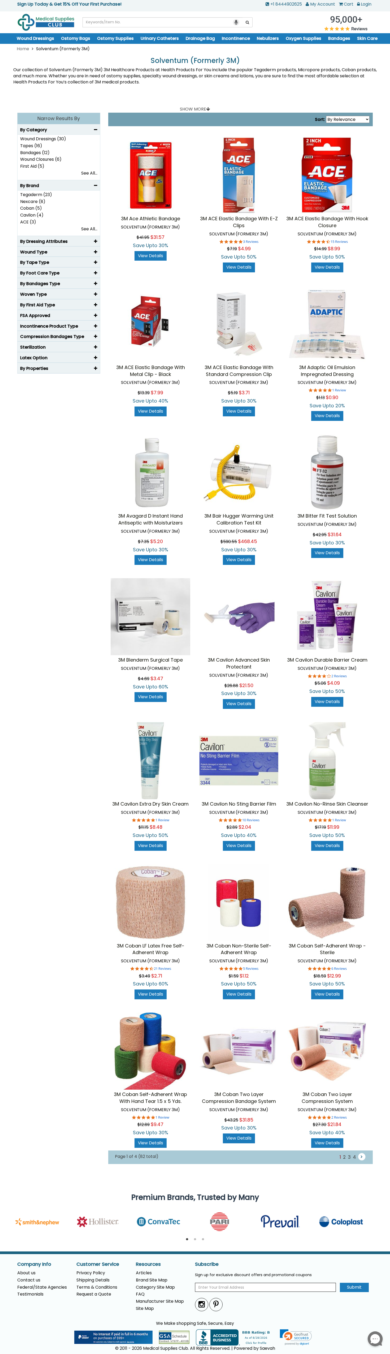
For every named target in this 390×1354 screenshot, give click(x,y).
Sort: (320, 119)
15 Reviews (339, 241)
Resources (148, 1264)
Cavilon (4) (32, 215)
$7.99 (157, 392)
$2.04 (245, 827)
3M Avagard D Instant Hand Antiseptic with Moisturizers (150, 519)
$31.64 (335, 534)
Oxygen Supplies (303, 38)
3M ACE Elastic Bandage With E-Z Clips (239, 222)
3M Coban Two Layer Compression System (327, 1098)
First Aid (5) (32, 166)
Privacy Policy (90, 1273)
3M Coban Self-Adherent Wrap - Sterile (327, 949)
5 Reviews (250, 968)
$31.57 (157, 237)
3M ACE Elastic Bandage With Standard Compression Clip (239, 371)
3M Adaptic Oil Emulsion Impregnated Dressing (327, 371)
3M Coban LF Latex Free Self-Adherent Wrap (150, 949)
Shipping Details (93, 1280)
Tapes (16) (31, 146)
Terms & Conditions (96, 1287)
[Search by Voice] (236, 22)
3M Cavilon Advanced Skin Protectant (239, 663)
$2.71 (156, 975)
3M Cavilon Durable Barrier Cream (327, 660)
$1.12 (244, 975)
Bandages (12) (35, 153)
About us (26, 1273)
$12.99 (334, 975)
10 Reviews (250, 820)
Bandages (339, 38)
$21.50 (246, 685)
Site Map (145, 1308)
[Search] (247, 22)
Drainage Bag (200, 38)
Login (366, 4)
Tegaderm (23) (36, 195)
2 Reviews (339, 676)
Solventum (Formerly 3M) (195, 61)
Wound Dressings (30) (43, 139)
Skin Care (367, 38)
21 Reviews (162, 968)
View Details (150, 256)
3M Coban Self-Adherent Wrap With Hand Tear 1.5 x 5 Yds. (150, 1098)
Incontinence (236, 38)
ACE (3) (28, 222)
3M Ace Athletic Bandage (150, 218)
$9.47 (157, 1124)
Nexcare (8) (32, 201)
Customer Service (97, 1264)
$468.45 (247, 541)
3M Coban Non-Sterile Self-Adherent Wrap (238, 949)
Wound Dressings (35, 38)
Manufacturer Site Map (160, 1301)
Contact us (28, 1280)
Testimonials (30, 1294)
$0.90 (332, 397)
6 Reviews (339, 968)
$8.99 (334, 248)
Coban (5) (31, 208)
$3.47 (156, 678)
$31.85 (246, 1119)
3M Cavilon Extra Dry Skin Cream (150, 804)
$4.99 (244, 248)
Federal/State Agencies (42, 1287)
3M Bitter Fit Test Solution (327, 516)
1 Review (339, 390)
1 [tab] (187, 1239)
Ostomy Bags (75, 38)
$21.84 (334, 1124)
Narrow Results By (58, 118)
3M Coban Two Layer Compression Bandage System (239, 1098)
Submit (354, 1287)
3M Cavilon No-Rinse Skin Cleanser (327, 804)
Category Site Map (155, 1287)
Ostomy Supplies (115, 38)
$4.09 (333, 683)
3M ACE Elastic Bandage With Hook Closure (327, 222)
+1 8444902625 (286, 4)
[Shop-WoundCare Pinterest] (216, 1304)
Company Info (34, 1264)
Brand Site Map (151, 1280)
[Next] (361, 1157)
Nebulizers (268, 38)
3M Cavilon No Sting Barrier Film (239, 804)
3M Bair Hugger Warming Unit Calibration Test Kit (239, 519)
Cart (348, 4)
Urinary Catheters (160, 38)
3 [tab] (203, 1239)
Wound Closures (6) (41, 159)
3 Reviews (250, 241)
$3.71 (244, 392)
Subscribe (207, 1264)
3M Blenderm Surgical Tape (150, 660)
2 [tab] (195, 1239)
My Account (322, 4)
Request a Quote (93, 1294)
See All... (89, 173)
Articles (144, 1273)
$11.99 (333, 827)
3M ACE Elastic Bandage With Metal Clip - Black (150, 371)
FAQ (140, 1294)
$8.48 (156, 827)
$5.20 (156, 541)
